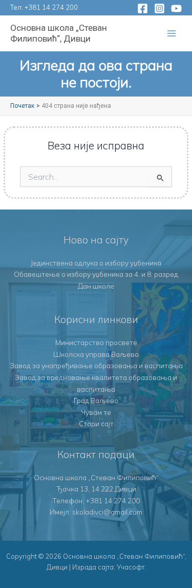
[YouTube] (176, 8)
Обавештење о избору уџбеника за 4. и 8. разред (96, 274)
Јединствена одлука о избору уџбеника (96, 262)
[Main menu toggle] (171, 33)
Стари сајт (96, 423)
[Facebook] (142, 8)
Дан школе (96, 285)
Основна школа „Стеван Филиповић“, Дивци (58, 33)
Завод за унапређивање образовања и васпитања (96, 365)
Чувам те (96, 412)
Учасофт (130, 567)
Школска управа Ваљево (96, 354)
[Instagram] (159, 8)
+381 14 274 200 (51, 7)
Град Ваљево (96, 400)
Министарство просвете (96, 342)
